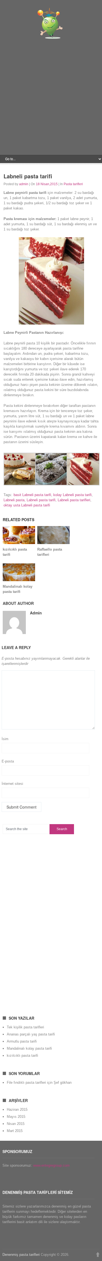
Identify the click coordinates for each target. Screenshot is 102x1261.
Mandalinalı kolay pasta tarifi (29, 1048)
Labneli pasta (14, 500)
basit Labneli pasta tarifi (32, 495)
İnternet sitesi (12, 784)
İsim (5, 739)
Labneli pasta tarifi (41, 500)
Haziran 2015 (17, 1109)
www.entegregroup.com (51, 1165)
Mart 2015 (15, 1131)
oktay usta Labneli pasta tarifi (27, 505)
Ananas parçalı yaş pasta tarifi (31, 1034)
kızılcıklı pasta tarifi (22, 1055)
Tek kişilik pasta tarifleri (25, 1027)
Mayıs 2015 (16, 1117)
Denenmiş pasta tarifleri (21, 1255)
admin (23, 184)
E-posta (8, 761)
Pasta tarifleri (73, 184)
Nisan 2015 (15, 1124)
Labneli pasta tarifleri (74, 500)
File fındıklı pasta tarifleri (26, 1082)
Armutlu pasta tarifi (22, 1041)
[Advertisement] (51, 98)
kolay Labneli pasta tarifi (72, 495)
